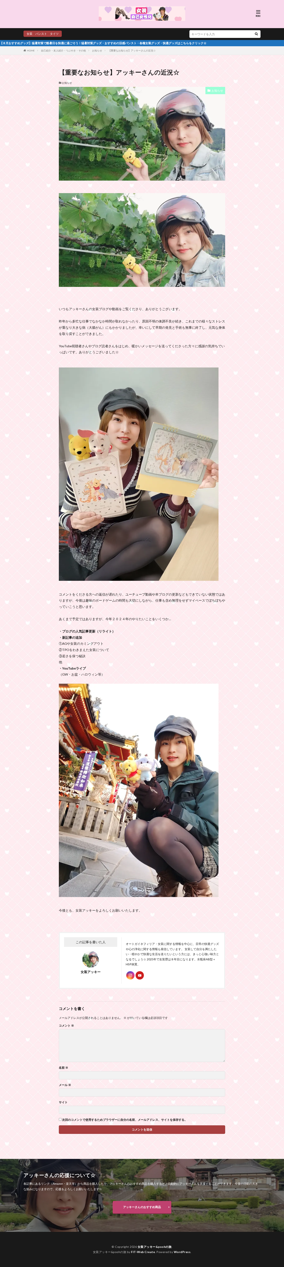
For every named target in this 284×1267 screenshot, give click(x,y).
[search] (256, 34)
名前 (63, 1067)
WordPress (182, 1252)
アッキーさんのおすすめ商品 (142, 1207)
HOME (31, 50)
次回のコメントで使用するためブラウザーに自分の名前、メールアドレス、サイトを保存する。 (124, 1119)
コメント (66, 1025)
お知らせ (97, 50)
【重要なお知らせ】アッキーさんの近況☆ (132, 50)
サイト (63, 1102)
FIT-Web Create (143, 1252)
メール (65, 1084)
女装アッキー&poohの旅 (155, 1246)
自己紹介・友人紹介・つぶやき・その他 (63, 50)
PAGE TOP (274, 1224)
